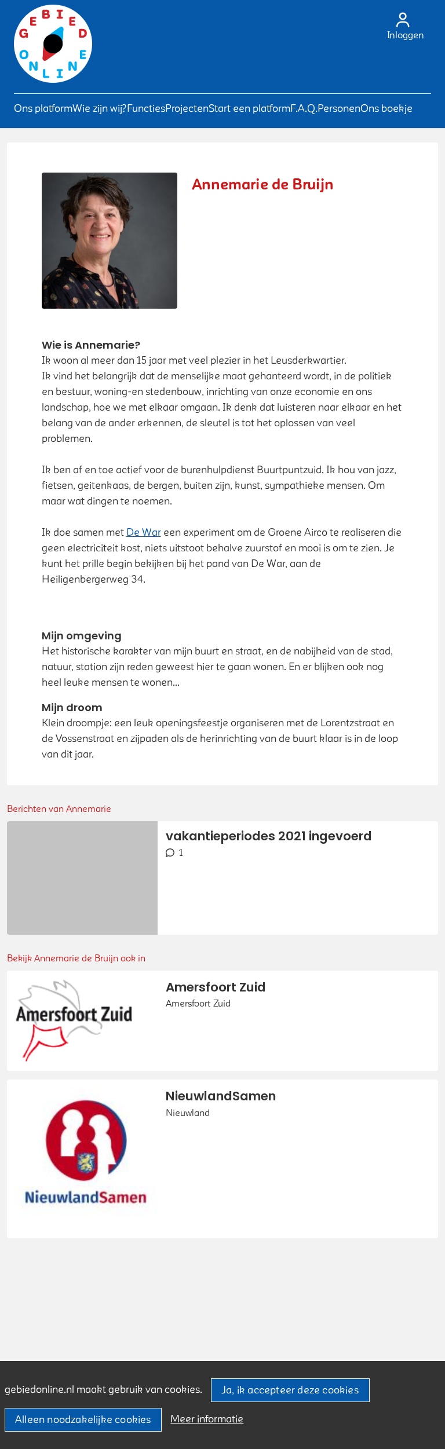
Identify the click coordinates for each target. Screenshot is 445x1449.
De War (143, 532)
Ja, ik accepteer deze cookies (290, 1390)
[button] (43, 108)
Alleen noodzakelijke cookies (83, 1420)
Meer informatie (206, 1419)
